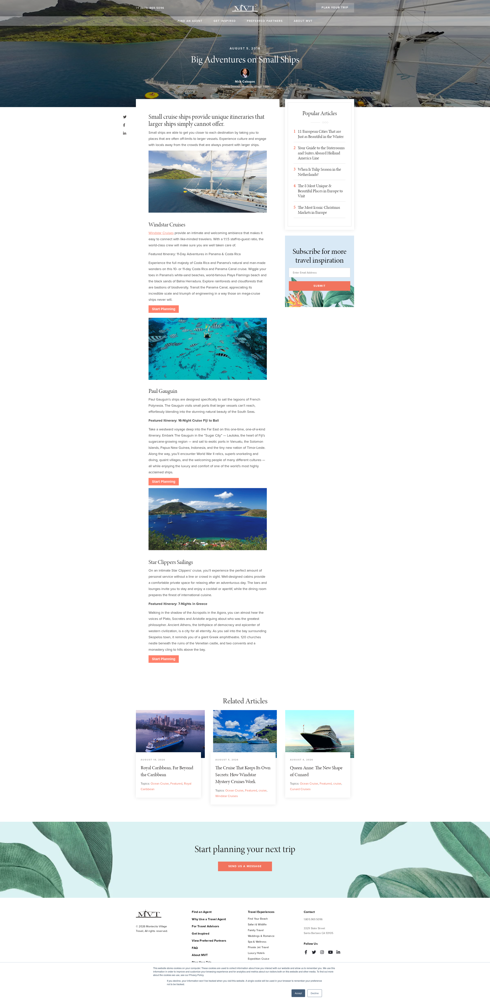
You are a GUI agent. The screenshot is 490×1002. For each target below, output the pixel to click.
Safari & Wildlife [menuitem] (257, 924)
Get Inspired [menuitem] (225, 21)
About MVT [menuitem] (303, 21)
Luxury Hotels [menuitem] (256, 953)
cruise (263, 790)
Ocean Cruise (160, 783)
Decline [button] (315, 993)
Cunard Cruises (300, 789)
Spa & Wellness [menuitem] (257, 941)
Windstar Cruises (161, 233)
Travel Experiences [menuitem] (261, 912)
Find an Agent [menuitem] (190, 21)
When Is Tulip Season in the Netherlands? (319, 172)
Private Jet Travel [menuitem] (258, 947)
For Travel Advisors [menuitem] (205, 926)
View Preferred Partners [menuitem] (209, 941)
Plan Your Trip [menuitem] (335, 7)
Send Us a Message (245, 866)
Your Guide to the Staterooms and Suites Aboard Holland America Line (321, 153)
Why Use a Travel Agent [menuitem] (209, 919)
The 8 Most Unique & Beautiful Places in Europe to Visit (320, 190)
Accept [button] (298, 993)
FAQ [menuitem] (195, 948)
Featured (176, 783)
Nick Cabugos (245, 82)
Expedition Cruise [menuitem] (258, 958)
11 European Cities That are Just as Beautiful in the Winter (321, 134)
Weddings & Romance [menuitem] (261, 936)
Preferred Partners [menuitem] (265, 21)
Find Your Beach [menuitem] (258, 918)
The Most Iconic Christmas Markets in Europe (319, 210)
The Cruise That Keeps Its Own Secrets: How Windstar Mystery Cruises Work (242, 774)
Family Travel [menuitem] (256, 930)
